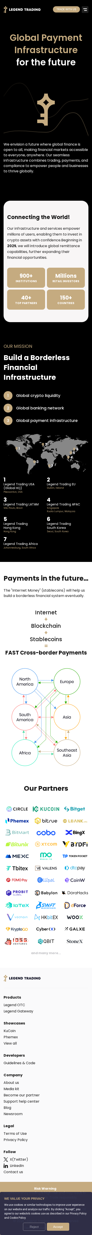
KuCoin (10, 1030)
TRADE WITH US (66, 9)
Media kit (11, 1088)
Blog (7, 1107)
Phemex (11, 1037)
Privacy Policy (16, 1139)
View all (10, 1043)
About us (11, 1082)
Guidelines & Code (19, 1063)
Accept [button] (58, 1227)
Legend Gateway (18, 1011)
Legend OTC (14, 1005)
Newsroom (13, 1113)
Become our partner (22, 1095)
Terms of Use (15, 1133)
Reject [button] (34, 1227)
